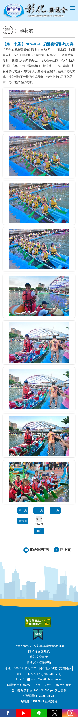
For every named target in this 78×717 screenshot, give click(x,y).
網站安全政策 (39, 656)
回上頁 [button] (65, 550)
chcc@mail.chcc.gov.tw (46, 679)
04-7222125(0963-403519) (43, 674)
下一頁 (55, 510)
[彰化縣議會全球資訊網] (35, 10)
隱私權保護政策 (39, 651)
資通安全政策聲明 (39, 662)
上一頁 (39, 510)
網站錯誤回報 (40, 550)
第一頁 (23, 510)
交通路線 (65, 668)
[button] (72, 8)
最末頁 (23, 520)
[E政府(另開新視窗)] (39, 635)
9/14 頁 (39, 524)
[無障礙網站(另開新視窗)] (39, 622)
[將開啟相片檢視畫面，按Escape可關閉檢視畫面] (39, 109)
